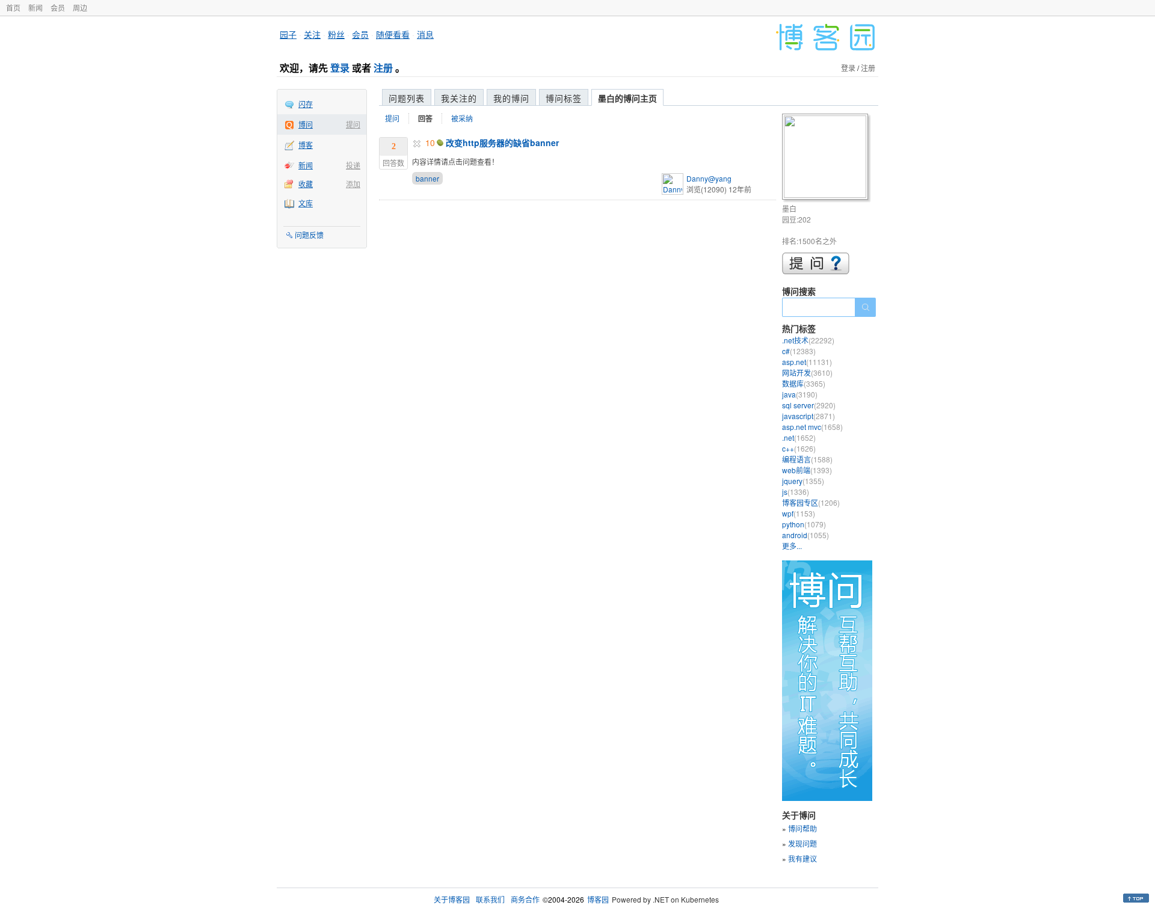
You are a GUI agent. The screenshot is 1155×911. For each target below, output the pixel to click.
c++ (799, 448)
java (800, 394)
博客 (305, 145)
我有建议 (802, 858)
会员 (58, 7)
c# (799, 351)
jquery (803, 481)
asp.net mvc (812, 427)
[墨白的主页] (827, 158)
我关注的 (459, 98)
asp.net (807, 362)
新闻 (35, 7)
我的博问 (511, 98)
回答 (425, 118)
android (805, 535)
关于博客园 (452, 899)
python (804, 524)
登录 (340, 68)
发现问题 (802, 843)
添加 (353, 184)
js (795, 491)
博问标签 (564, 98)
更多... (792, 546)
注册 (383, 68)
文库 (305, 203)
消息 (425, 34)
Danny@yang (709, 178)
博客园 (598, 899)
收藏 (305, 184)
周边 (80, 7)
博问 (305, 124)
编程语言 (807, 459)
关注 (312, 34)
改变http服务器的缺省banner (502, 142)
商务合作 (525, 899)
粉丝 (336, 34)
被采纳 (462, 118)
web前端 (807, 470)
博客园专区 (811, 502)
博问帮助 (802, 828)
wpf (798, 513)
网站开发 (807, 372)
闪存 (305, 104)
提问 (353, 124)
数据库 (803, 383)
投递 (353, 165)
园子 (288, 34)
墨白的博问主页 (627, 98)
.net (799, 437)
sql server (809, 405)
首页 (13, 7)
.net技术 (808, 340)
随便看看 (393, 34)
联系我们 (490, 899)
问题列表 (407, 98)
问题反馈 (309, 235)
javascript (808, 416)
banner (427, 178)
